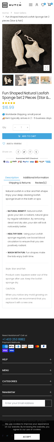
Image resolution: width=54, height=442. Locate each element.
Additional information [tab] (36, 177)
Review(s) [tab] (41, 182)
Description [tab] (12, 177)
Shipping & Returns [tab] (20, 182)
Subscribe (48, 403)
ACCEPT (27, 436)
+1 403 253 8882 (13, 339)
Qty (4, 127)
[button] (49, 48)
